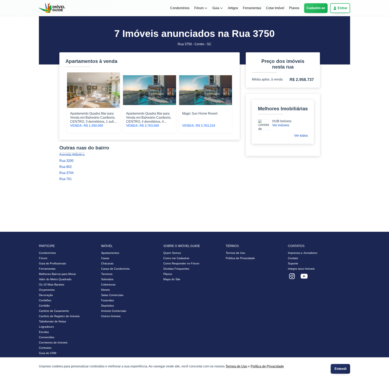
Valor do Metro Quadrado (55, 279)
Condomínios (179, 8)
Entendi (340, 368)
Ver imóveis (280, 125)
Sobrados (107, 279)
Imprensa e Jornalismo (302, 252)
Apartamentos (110, 252)
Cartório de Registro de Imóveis (59, 316)
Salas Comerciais (112, 295)
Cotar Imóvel (275, 8)
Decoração (46, 295)
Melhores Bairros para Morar (57, 274)
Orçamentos (47, 289)
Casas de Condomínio (115, 268)
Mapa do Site (171, 279)
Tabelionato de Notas (52, 321)
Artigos (233, 8)
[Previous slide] (71, 102)
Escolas (44, 332)
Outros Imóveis (111, 316)
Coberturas (108, 284)
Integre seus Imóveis (301, 268)
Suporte (293, 263)
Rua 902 (65, 166)
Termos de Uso (236, 366)
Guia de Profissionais (52, 263)
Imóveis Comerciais (113, 310)
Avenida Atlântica (71, 154)
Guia (215, 8)
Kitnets (105, 289)
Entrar (342, 8)
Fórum (199, 8)
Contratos (45, 347)
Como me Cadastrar (176, 258)
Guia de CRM (47, 353)
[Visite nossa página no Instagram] (292, 276)
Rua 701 (65, 179)
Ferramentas (252, 8)
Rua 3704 (66, 173)
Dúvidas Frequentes (176, 268)
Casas (105, 258)
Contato (293, 258)
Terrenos (106, 274)
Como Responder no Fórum (181, 263)
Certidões (45, 300)
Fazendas (107, 300)
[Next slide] (228, 102)
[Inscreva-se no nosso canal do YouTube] (304, 276)
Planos (294, 8)
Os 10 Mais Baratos (51, 284)
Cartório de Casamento (54, 310)
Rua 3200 (66, 160)
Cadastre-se (316, 8)
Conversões (46, 337)
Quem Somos (172, 252)
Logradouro (46, 326)
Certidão (44, 305)
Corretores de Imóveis (53, 342)
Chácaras (107, 263)
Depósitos (107, 305)
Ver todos (301, 135)
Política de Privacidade (267, 366)
